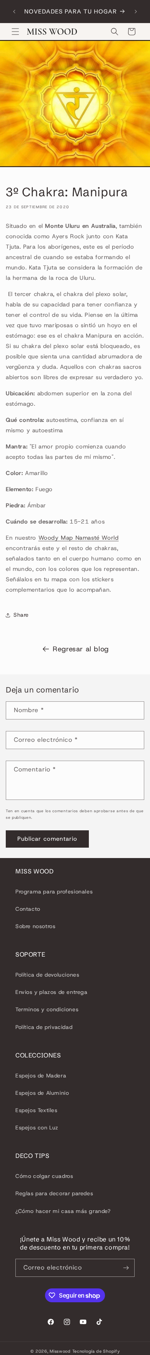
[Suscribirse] (125, 1268)
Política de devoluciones (47, 974)
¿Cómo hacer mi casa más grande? (63, 1211)
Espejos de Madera (40, 1075)
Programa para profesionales (54, 891)
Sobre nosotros (35, 926)
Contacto (27, 908)
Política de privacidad (43, 1027)
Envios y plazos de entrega (51, 992)
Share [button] (21, 614)
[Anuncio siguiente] (135, 11)
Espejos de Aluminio (42, 1092)
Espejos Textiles (36, 1110)
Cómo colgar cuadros (44, 1176)
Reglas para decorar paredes (54, 1193)
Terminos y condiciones (46, 1009)
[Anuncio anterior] (14, 11)
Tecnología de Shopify (96, 1351)
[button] (15, 31)
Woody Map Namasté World (78, 538)
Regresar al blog (81, 649)
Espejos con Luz (36, 1127)
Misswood (60, 1351)
